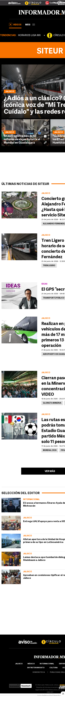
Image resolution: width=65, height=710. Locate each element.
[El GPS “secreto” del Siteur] (19, 295)
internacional (47, 664)
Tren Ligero (49, 266)
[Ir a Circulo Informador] (31, 1)
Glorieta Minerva (52, 403)
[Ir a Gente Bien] (49, 1)
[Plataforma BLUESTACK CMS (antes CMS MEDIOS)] (26, 685)
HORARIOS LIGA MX (29, 35)
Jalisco (27, 518)
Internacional (31, 499)
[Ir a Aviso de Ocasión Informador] (14, 1)
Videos (17, 25)
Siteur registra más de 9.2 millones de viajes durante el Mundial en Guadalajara (22, 139)
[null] (11, 505)
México (31, 664)
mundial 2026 (50, 450)
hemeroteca (38, 672)
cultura (53, 668)
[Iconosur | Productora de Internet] (14, 685)
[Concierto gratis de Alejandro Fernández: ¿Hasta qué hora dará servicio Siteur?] (19, 205)
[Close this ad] (63, 693)
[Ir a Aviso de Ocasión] (27, 639)
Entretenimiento (35, 668)
